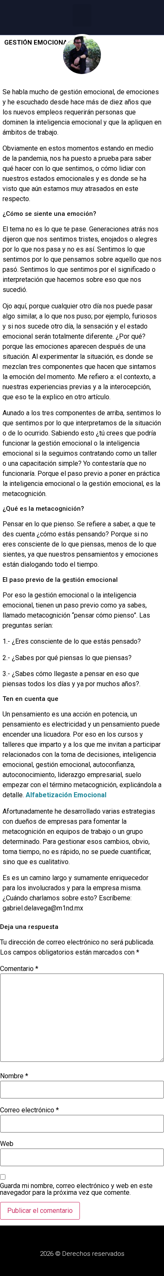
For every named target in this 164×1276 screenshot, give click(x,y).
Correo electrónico (29, 1110)
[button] (82, 15)
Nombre (14, 1076)
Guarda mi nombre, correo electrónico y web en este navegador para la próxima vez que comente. (76, 1189)
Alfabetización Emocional (66, 795)
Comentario (19, 969)
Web (6, 1144)
